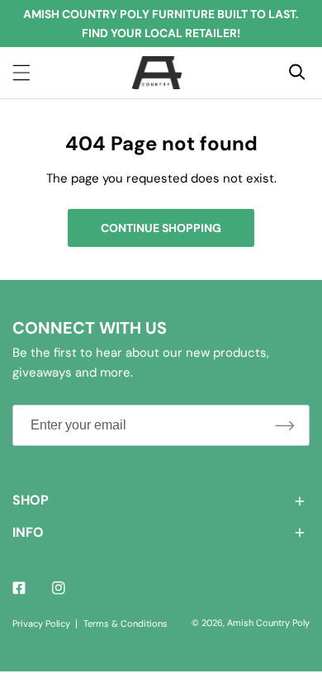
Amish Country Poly (268, 622)
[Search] (297, 71)
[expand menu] (21, 73)
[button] (161, 501)
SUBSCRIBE (285, 425)
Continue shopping (161, 227)
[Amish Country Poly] (157, 72)
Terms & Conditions (125, 623)
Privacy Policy (41, 623)
